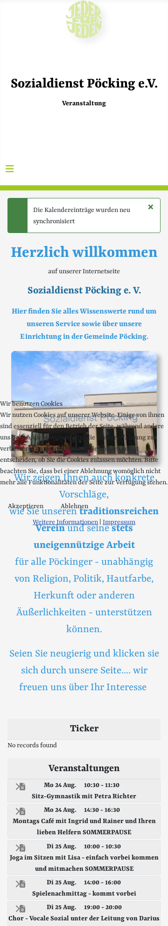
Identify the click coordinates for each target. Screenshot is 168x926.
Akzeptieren (25, 506)
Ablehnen (74, 506)
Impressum (119, 522)
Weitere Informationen (65, 522)
